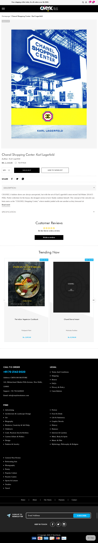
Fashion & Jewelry (12, 444)
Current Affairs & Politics (14, 437)
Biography (9, 421)
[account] (86, 2)
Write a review (49, 237)
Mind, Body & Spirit (59, 437)
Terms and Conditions (60, 372)
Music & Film (57, 440)
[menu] (3, 8)
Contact (74, 500)
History (54, 425)
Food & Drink (57, 414)
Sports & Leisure (11, 481)
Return (54, 380)
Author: (5, 159)
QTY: (4, 170)
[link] (83, 2)
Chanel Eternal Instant (71, 319)
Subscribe (81, 515)
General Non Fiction (13, 458)
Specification (48, 212)
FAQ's (54, 383)
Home (23, 500)
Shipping (55, 376)
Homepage (6, 16)
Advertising (9, 410)
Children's (9, 429)
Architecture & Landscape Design (18, 414)
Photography (10, 465)
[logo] (49, 8)
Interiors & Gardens (59, 433)
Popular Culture (11, 473)
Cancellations (57, 391)
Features (61, 500)
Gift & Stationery (58, 417)
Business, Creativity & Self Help (17, 425)
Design (8, 440)
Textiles (8, 484)
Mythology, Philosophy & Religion (65, 444)
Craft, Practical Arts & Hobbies (17, 433)
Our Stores (47, 500)
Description (49, 187)
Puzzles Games (10, 477)
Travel (7, 488)
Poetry (7, 469)
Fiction (54, 410)
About (35, 500)
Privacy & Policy (58, 387)
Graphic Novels (58, 421)
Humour (55, 429)
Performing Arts (11, 461)
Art (6, 417)
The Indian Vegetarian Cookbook (26, 319)
